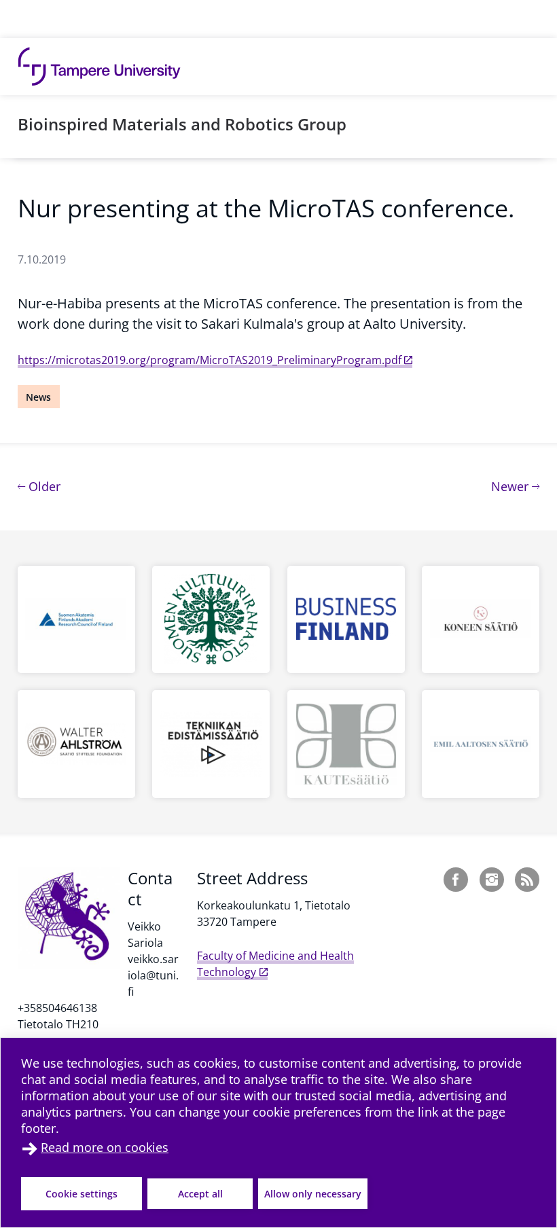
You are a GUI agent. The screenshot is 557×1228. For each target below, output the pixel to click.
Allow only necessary (312, 1193)
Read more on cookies (104, 1147)
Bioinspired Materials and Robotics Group (182, 124)
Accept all (200, 1193)
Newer (515, 485)
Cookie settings (82, 1193)
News (38, 397)
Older (42, 485)
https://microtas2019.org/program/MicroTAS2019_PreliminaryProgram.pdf (209, 360)
